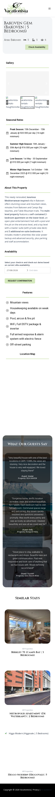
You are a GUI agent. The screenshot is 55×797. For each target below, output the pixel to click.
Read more (27, 659)
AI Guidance (46, 789)
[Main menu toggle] (49, 8)
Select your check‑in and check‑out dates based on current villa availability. (27, 263)
